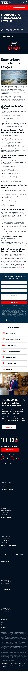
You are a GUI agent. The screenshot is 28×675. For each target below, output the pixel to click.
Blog (2, 622)
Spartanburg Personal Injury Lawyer (14, 29)
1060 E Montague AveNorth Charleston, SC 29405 (8, 483)
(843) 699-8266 (5, 486)
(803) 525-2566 (5, 611)
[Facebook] (7, 458)
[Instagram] (3, 458)
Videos (3, 624)
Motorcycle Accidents (13, 339)
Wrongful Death (11, 363)
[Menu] (25, 2)
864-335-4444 (4, 512)
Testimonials (5, 621)
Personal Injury (11, 357)
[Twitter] (12, 458)
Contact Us (4, 626)
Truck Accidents (11, 345)
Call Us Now (9, 427)
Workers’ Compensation (13, 351)
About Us (4, 619)
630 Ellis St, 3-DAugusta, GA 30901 (6, 581)
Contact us (20, 262)
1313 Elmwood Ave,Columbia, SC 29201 (6, 609)
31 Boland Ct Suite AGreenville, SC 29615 (6, 509)
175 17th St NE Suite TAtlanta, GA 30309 (6, 537)
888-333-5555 (14, 7)
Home (2, 29)
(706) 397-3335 (5, 583)
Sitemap (3, 627)
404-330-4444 (5, 540)
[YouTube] (17, 458)
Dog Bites (9, 369)
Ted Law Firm (21, 267)
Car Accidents (10, 333)
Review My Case (14, 302)
